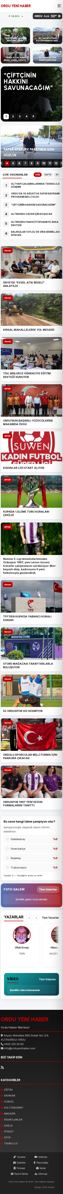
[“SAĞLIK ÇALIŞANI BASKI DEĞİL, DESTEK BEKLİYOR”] (15, 55)
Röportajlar (42, 1162)
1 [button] (6, 116)
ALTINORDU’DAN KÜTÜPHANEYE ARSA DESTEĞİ (34, 224)
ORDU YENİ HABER (16, 6)
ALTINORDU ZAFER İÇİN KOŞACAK (31, 214)
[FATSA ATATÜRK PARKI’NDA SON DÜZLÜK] (47, 55)
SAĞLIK (8, 1125)
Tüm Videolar (47, 979)
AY (57, 174)
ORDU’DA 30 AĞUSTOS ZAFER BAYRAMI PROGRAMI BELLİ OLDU (35, 195)
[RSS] (2, 1067)
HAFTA (47, 174)
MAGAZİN (9, 1113)
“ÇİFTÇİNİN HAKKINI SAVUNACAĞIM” (33, 204)
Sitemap (42, 1173)
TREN (22, 953)
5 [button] (33, 116)
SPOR (7, 389)
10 (43, 163)
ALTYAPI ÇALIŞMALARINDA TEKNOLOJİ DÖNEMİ (35, 185)
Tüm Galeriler (48, 889)
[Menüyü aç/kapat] (59, 6)
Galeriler (21, 1162)
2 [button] (13, 116)
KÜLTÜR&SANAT (13, 1107)
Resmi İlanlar (21, 1173)
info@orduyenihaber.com (19, 1048)
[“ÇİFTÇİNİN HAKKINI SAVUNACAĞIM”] (15, 35)
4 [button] (26, 116)
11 (50, 163)
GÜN (37, 174)
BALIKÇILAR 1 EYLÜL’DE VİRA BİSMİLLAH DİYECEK (35, 233)
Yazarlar (21, 1156)
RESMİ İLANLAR (13, 1119)
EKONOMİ (9, 1095)
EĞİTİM (8, 1089)
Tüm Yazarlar (50, 917)
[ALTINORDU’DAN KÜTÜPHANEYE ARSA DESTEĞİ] (47, 35)
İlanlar (43, 1168)
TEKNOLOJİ (10, 1143)
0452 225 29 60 (14, 1044)
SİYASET (9, 1131)
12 (56, 163)
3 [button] (20, 116)
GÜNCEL (9, 1101)
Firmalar (20, 1168)
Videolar (42, 1156)
